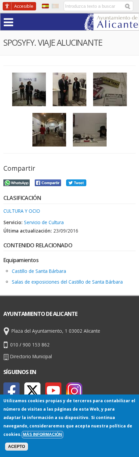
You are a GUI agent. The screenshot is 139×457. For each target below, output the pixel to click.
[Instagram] (74, 390)
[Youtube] (53, 390)
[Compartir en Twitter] (76, 182)
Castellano (45, 6)
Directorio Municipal (31, 356)
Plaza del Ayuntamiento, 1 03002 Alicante (55, 331)
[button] (21, 21)
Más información (42, 434)
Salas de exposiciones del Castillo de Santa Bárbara (67, 282)
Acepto (16, 446)
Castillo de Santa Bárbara (39, 271)
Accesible (23, 6)
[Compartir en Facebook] (48, 182)
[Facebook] (11, 390)
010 (14, 344)
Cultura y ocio (21, 211)
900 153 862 (36, 344)
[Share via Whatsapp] (16, 182)
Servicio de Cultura (44, 222)
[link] (111, 26)
